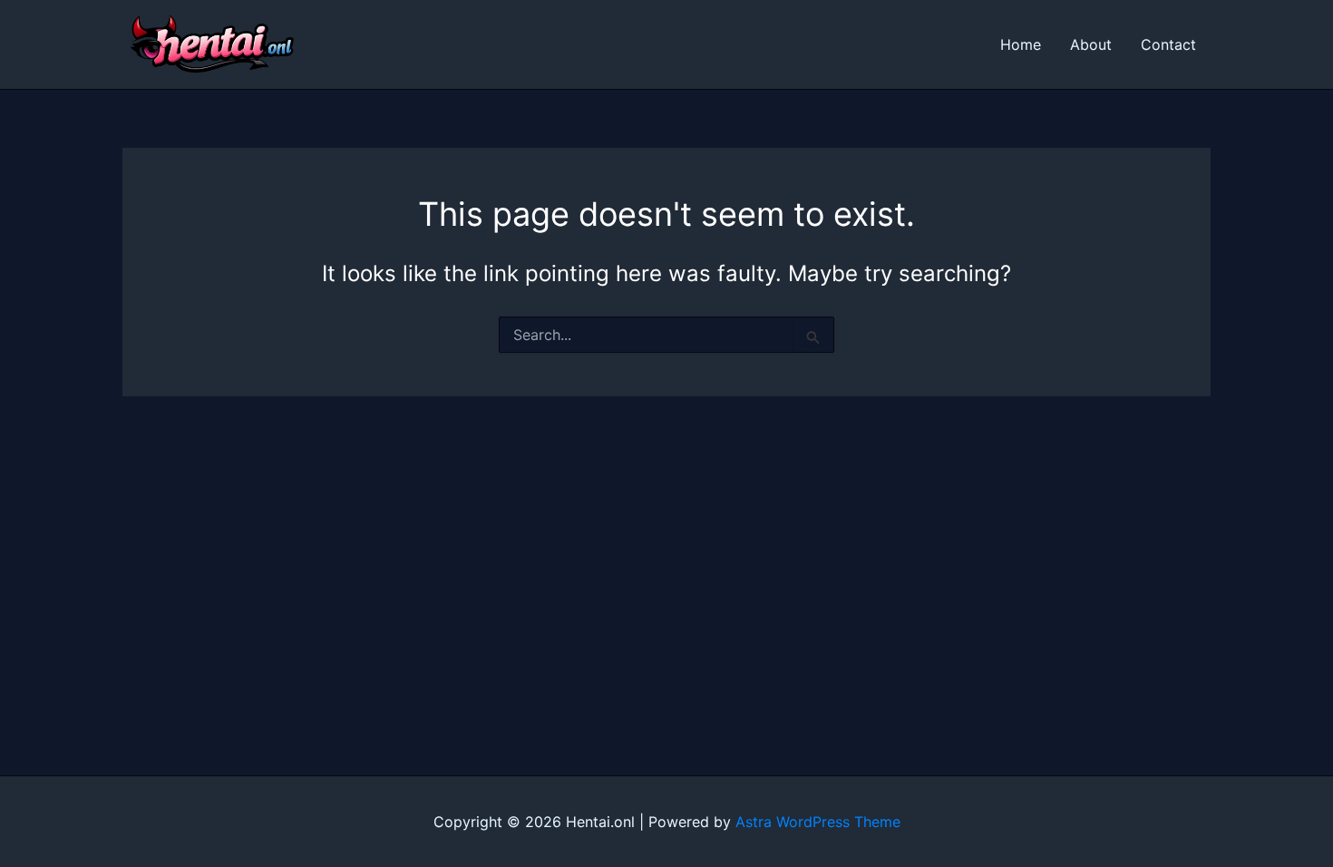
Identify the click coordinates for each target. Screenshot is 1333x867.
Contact (1168, 44)
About (1091, 44)
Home (1020, 44)
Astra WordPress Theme (817, 822)
